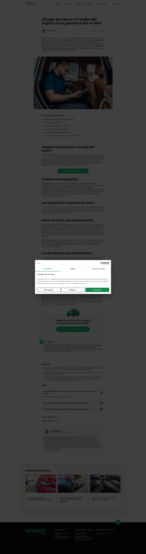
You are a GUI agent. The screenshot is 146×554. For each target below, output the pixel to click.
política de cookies (80, 283)
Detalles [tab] (73, 269)
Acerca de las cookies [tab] (98, 269)
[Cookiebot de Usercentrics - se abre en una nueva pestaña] (101, 263)
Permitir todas (97, 290)
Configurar (72, 290)
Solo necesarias (48, 290)
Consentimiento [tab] (47, 269)
